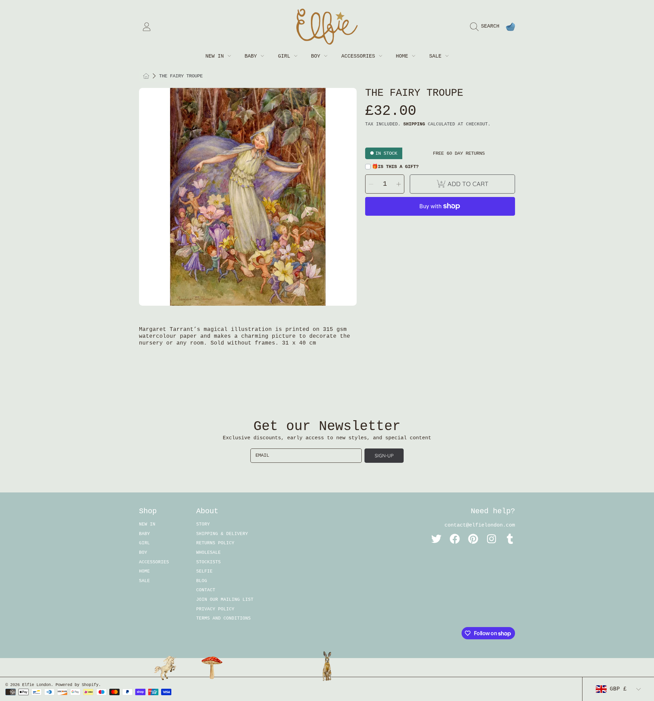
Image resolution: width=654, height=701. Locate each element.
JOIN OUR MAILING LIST (224, 599)
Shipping (414, 124)
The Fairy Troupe (181, 76)
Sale (437, 56)
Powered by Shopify (77, 685)
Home (403, 56)
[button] (486, 26)
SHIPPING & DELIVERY (222, 533)
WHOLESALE (208, 552)
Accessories (359, 56)
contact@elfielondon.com (480, 525)
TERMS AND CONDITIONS (223, 618)
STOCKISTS (208, 562)
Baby (252, 56)
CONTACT (205, 590)
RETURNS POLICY (215, 543)
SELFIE (204, 571)
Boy (317, 56)
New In (216, 56)
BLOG (201, 580)
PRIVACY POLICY (215, 609)
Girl (285, 56)
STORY (203, 524)
